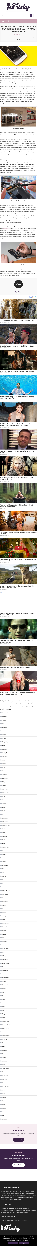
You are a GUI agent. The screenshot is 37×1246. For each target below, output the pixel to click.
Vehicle (4, 1108)
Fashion (4, 836)
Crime (4, 800)
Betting (4, 738)
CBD (3, 767)
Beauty (4, 734)
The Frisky (5, 69)
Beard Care (5, 731)
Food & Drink (5, 847)
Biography (5, 742)
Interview (4, 941)
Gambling (4, 858)
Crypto (4, 803)
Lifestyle (4, 956)
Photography (5, 1021)
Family (4, 832)
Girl (3, 872)
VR (3, 1115)
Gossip (4, 876)
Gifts (3, 869)
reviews (23, 703)
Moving (4, 992)
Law (3, 945)
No (15, 1243)
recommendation (4, 703)
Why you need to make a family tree (10, 706)
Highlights (5, 908)
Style (3, 1064)
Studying (4, 1061)
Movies (4, 988)
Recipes (4, 1032)
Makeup (4, 966)
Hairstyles (5, 901)
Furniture (4, 850)
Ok (10, 1243)
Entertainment (6, 825)
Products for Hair (6, 1024)
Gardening (5, 865)
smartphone (6, 228)
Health (4, 905)
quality (32, 701)
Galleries (4, 854)
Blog (3, 745)
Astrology (4, 727)
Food (3, 843)
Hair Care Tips (6, 890)
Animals (4, 716)
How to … (5, 930)
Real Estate (5, 1028)
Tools (3, 1090)
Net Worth (5, 1003)
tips (33, 703)
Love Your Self (6, 963)
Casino (4, 763)
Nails (3, 999)
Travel (4, 1097)
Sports (4, 1057)
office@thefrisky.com (10, 1216)
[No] (35, 1240)
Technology (5, 1075)
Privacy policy (23, 1243)
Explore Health (18, 1139)
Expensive (18, 701)
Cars (3, 760)
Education (5, 821)
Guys (3, 883)
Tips (3, 1082)
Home (4, 919)
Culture (4, 807)
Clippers (4, 781)
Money (4, 981)
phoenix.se (15, 151)
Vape (3, 1104)
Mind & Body (5, 977)
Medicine (4, 974)
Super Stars (5, 1068)
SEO (3, 1046)
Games (4, 861)
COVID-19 (5, 796)
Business (4, 749)
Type (3, 1101)
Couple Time (5, 792)
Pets (3, 1017)
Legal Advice (5, 948)
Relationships (6, 1035)
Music (3, 995)
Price (29, 701)
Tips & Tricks (5, 1086)
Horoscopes (5, 923)
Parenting (4, 1010)
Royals (4, 1043)
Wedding (4, 1119)
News (3, 1006)
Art (3, 723)
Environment (5, 829)
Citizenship (5, 778)
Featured (4, 840)
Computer (5, 789)
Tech (17, 69)
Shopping (4, 1050)
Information (24, 701)
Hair (3, 887)
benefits (8, 701)
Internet (4, 937)
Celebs (4, 771)
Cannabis (4, 756)
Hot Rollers (5, 927)
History (4, 912)
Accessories (5, 713)
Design (4, 810)
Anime (4, 720)
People (4, 1014)
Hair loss (4, 898)
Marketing (5, 970)
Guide (4, 879)
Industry (4, 934)
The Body (4, 1079)
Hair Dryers (5, 894)
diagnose (12, 701)
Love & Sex (5, 959)
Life (3, 952)
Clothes (4, 785)
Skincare (4, 1053)
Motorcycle (5, 985)
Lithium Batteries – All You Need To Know (29, 706)
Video (3, 1111)
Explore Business (18, 1164)
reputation (17, 703)
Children (4, 774)
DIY (3, 814)
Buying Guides (6, 752)
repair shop (12, 703)
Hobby (4, 916)
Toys (3, 1093)
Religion (4, 1039)
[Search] (31, 15)
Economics (5, 818)
